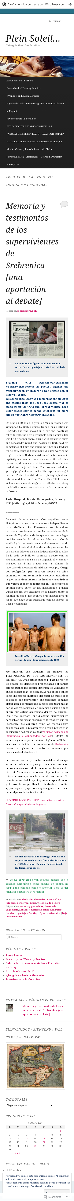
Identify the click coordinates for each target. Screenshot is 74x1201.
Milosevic (48, 909)
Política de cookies (42, 1186)
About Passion (14, 955)
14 (44, 1138)
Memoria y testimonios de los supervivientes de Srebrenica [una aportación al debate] (43, 1010)
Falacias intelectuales (33, 899)
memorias (36, 909)
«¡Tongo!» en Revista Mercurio (22, 95)
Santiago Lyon (37, 913)
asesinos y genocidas (30, 906)
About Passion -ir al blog (19, 80)
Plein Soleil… (33, 38)
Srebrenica (61, 744)
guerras (23, 902)
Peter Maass (14, 410)
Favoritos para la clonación (21, 118)
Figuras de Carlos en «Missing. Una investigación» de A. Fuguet (35, 107)
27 (35, 1145)
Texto (33, 902)
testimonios (54, 913)
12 (26, 1138)
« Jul (17, 1153)
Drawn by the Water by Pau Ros (23, 88)
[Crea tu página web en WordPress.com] (37, 4)
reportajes (22, 913)
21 (44, 1142)
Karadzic (24, 909)
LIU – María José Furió (20, 971)
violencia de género (48, 902)
